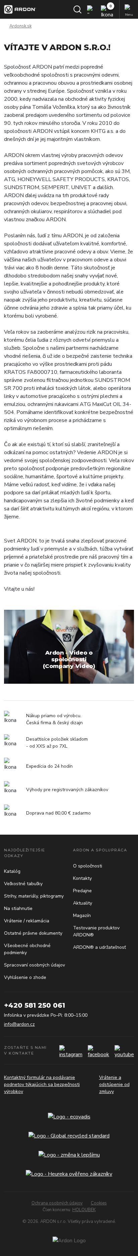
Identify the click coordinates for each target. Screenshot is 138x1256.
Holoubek (84, 1210)
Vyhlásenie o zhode (25, 977)
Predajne (82, 891)
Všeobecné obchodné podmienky (27, 949)
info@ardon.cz (19, 1024)
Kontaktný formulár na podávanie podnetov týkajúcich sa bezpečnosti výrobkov (42, 1084)
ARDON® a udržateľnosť (99, 947)
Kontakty (82, 878)
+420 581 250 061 (34, 1005)
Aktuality (82, 903)
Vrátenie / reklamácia (26, 921)
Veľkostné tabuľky (23, 884)
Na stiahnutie (18, 908)
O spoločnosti (87, 866)
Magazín (82, 915)
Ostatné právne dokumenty (33, 933)
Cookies (99, 1203)
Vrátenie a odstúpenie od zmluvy (114, 1084)
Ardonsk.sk (20, 26)
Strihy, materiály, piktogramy (34, 896)
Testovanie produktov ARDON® (96, 931)
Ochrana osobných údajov (57, 1203)
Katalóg (12, 871)
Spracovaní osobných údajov (34, 965)
